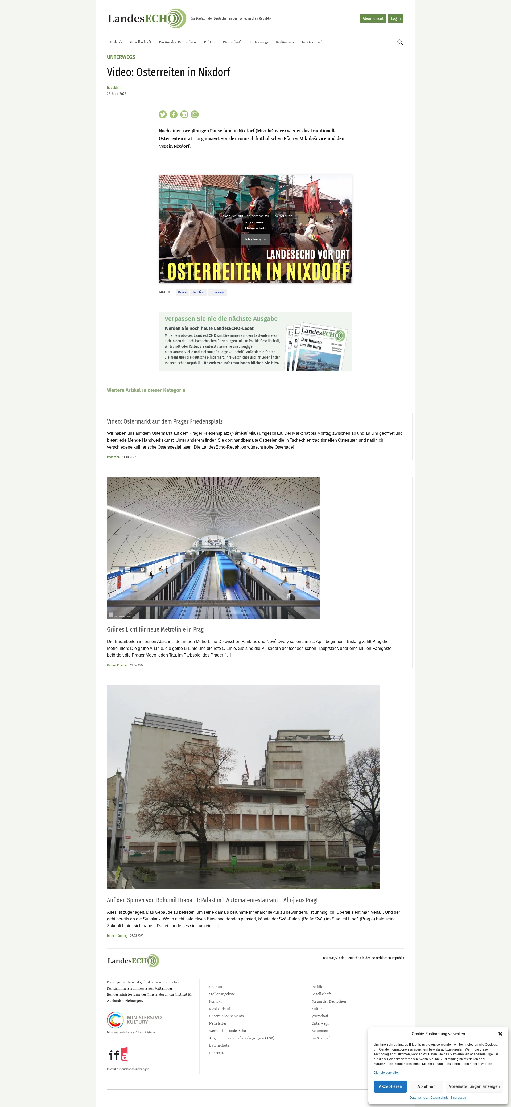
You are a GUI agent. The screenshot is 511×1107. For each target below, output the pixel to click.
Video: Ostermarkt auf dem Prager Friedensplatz (165, 421)
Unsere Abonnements (226, 1016)
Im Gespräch (313, 42)
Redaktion (114, 87)
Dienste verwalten (387, 1073)
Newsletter (218, 1023)
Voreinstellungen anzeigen (474, 1086)
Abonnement (373, 18)
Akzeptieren (390, 1086)
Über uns (216, 986)
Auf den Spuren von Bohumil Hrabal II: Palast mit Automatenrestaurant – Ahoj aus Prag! (212, 900)
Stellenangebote (222, 994)
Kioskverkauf (219, 1008)
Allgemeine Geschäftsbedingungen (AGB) (241, 1038)
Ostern (182, 292)
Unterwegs (259, 42)
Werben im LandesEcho (227, 1030)
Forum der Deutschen (177, 42)
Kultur (209, 42)
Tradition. (199, 292)
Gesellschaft (140, 42)
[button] (500, 1033)
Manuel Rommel (117, 665)
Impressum (459, 1098)
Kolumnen (285, 42)
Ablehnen (426, 1086)
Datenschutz (419, 1098)
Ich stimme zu (255, 239)
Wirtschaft (232, 42)
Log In (396, 18)
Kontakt (215, 1001)
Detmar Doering (117, 936)
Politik (116, 42)
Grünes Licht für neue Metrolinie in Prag (155, 629)
